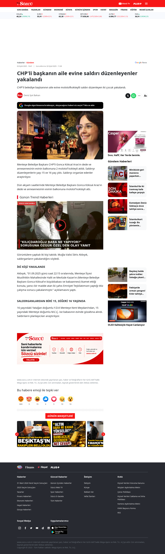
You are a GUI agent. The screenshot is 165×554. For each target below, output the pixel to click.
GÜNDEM (47, 9)
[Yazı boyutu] (145, 95)
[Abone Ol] (141, 62)
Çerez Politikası (124, 492)
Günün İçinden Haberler (61, 483)
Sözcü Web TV (57, 487)
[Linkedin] (48, 528)
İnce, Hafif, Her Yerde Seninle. (124, 155)
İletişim (87, 483)
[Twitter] (31, 528)
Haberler (21, 476)
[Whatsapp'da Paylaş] (133, 95)
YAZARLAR (35, 9)
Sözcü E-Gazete (57, 496)
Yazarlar (20, 492)
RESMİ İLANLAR (146, 9)
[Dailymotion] (42, 528)
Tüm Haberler (56, 500)
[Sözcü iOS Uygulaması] (59, 527)
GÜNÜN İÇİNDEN (82, 9)
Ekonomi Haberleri (25, 500)
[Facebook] (25, 528)
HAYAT (103, 9)
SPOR (95, 9)
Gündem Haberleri (120, 161)
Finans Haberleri (24, 496)
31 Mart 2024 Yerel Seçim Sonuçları (32, 483)
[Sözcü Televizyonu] (19, 467)
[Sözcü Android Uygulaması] (59, 532)
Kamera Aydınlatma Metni (129, 504)
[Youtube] (37, 528)
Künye (86, 487)
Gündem (30, 62)
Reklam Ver (89, 492)
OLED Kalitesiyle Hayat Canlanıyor (126, 324)
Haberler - (21, 62)
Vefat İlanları (89, 496)
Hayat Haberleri (24, 505)
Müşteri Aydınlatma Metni (129, 487)
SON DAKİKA (22, 9)
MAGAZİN (113, 9)
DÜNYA (69, 9)
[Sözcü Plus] (55, 467)
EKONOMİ (58, 9)
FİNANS (124, 9)
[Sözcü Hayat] (42, 467)
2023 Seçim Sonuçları (26, 487)
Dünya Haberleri (24, 509)
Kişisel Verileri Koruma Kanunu (131, 483)
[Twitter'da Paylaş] (127, 95)
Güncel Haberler (59, 476)
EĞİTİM (133, 9)
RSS (119, 512)
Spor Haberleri (57, 492)
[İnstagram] (19, 528)
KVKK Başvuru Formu (127, 508)
